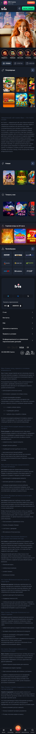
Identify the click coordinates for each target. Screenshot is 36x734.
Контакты (6, 317)
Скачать (31, 2)
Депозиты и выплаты (10, 328)
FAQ (4, 323)
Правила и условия (9, 334)
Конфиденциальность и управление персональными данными (15, 340)
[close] (2, 3)
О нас (5, 312)
